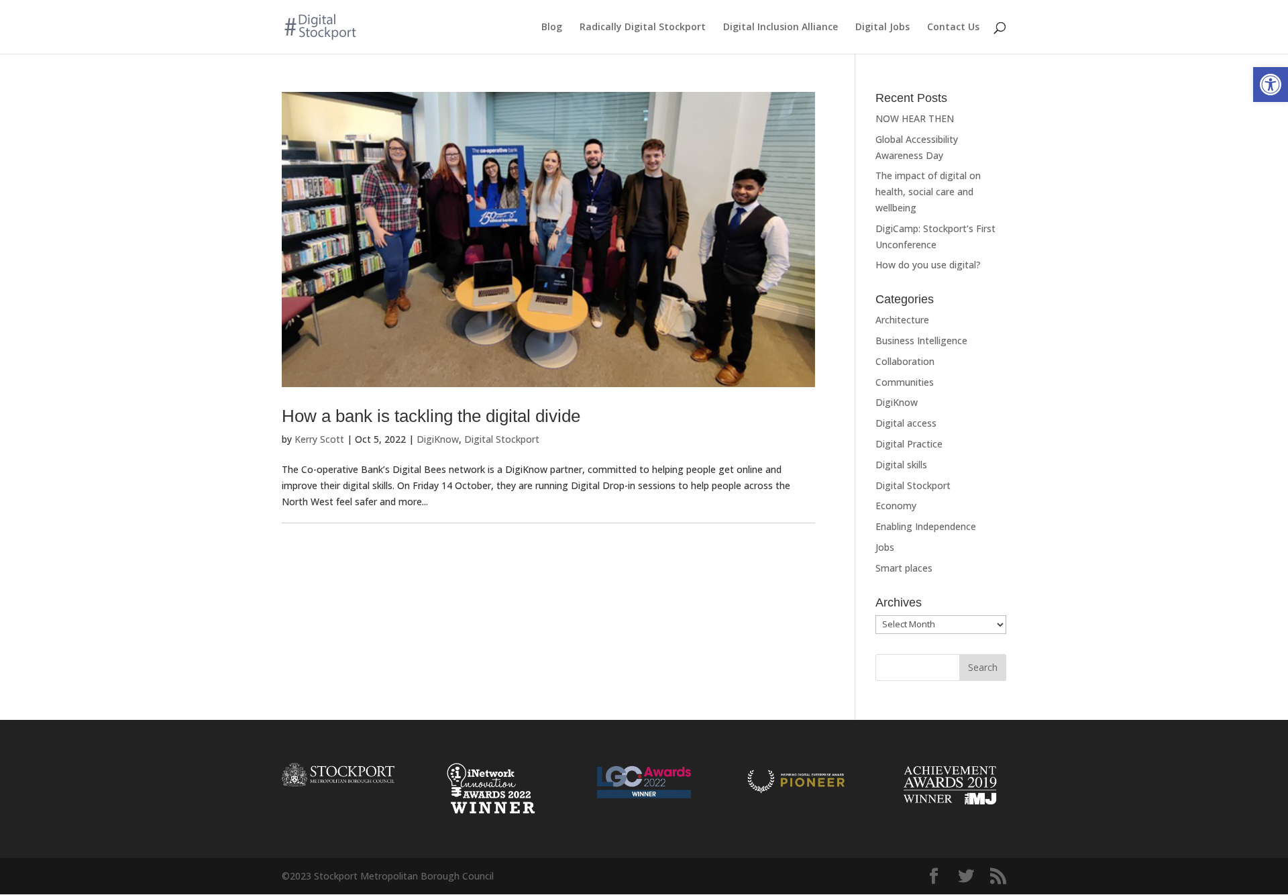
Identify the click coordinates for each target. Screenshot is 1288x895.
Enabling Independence (925, 526)
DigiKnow (438, 439)
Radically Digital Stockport (643, 27)
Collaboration (904, 361)
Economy (895, 505)
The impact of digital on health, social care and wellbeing (928, 191)
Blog (551, 27)
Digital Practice (909, 443)
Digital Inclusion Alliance (780, 27)
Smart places (903, 568)
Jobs (884, 547)
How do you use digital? (928, 264)
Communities (904, 382)
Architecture (902, 319)
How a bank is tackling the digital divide (431, 416)
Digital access (905, 423)
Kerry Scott (319, 439)
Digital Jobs (882, 27)
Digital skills (901, 464)
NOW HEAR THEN (914, 118)
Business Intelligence (921, 340)
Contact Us (953, 27)
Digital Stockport (501, 439)
